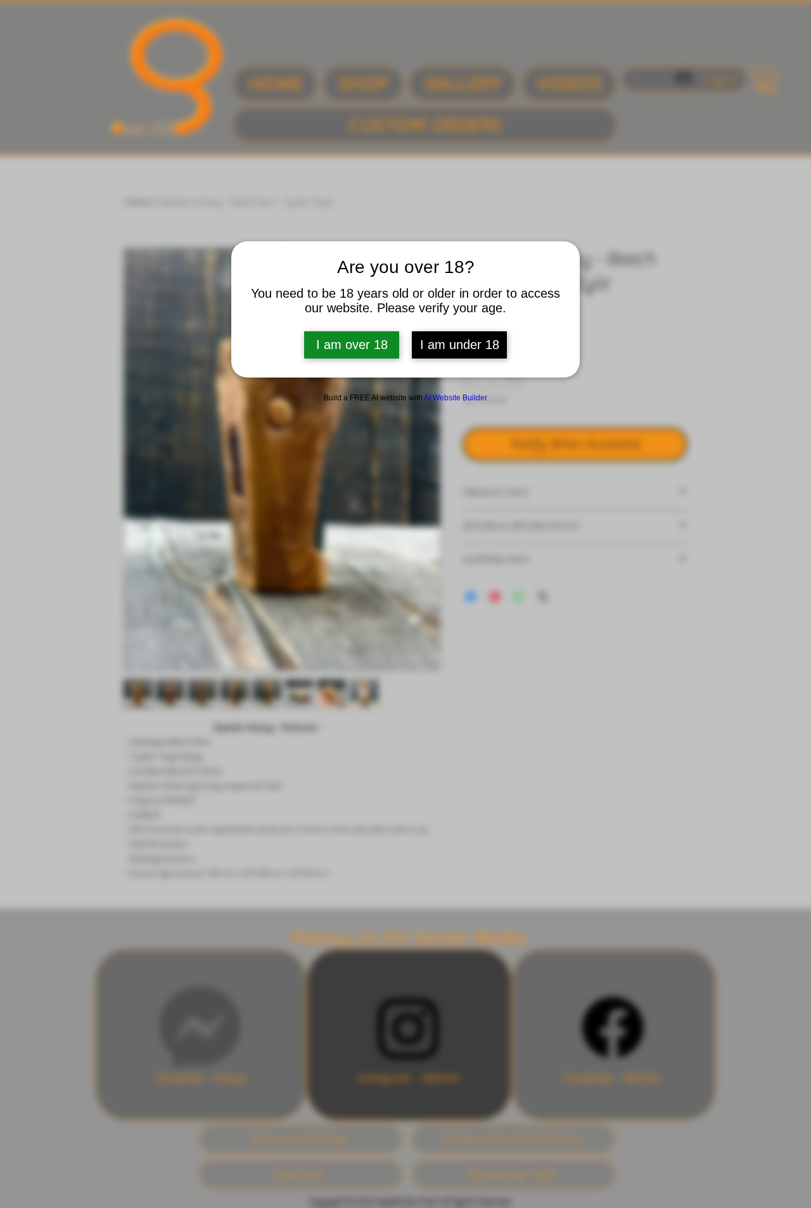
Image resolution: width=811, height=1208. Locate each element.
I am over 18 (352, 345)
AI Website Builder (455, 397)
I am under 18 (459, 345)
